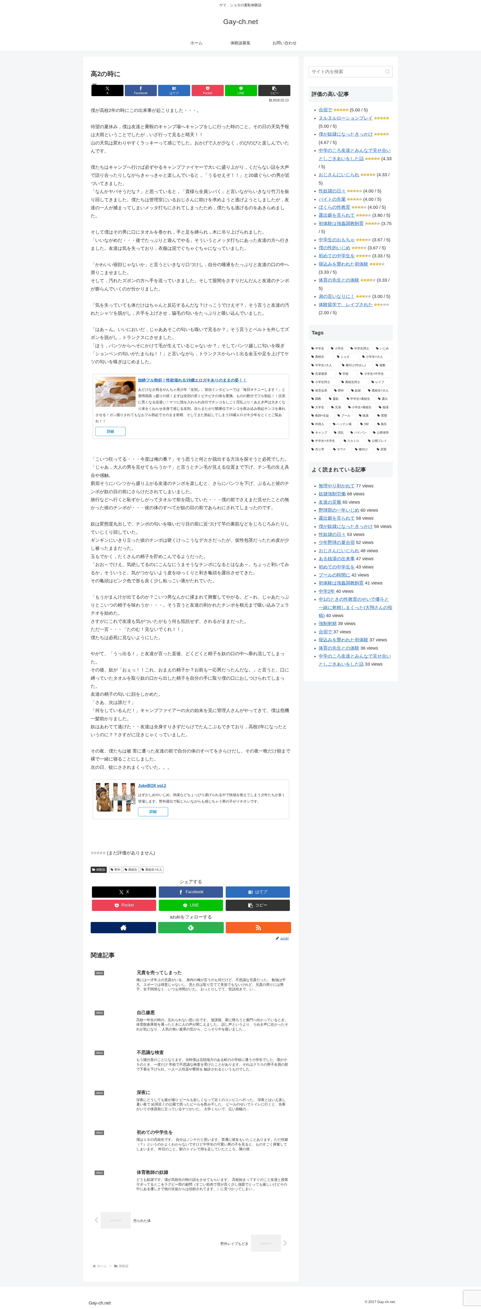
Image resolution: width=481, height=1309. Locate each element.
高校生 (132, 869)
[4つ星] (101, 852)
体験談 (100, 869)
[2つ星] (95, 852)
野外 (117, 869)
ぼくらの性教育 (334, 207)
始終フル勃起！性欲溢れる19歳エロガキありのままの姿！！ (192, 380)
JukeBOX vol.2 (152, 786)
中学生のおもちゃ (337, 239)
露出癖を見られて (337, 215)
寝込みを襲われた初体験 (343, 264)
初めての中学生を (337, 255)
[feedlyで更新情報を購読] (190, 927)
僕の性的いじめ (334, 247)
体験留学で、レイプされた (346, 304)
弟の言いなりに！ (337, 296)
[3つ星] (98, 852)
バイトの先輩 (332, 199)
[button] (274, 90)
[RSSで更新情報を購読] (258, 927)
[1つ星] (92, 852)
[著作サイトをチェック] (123, 927)
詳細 (110, 431)
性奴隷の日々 (332, 191)
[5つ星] (104, 852)
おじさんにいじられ (339, 174)
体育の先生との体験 (339, 280)
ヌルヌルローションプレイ (346, 118)
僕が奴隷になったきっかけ (346, 134)
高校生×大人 (153, 869)
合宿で (325, 109)
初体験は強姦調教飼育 (341, 223)
